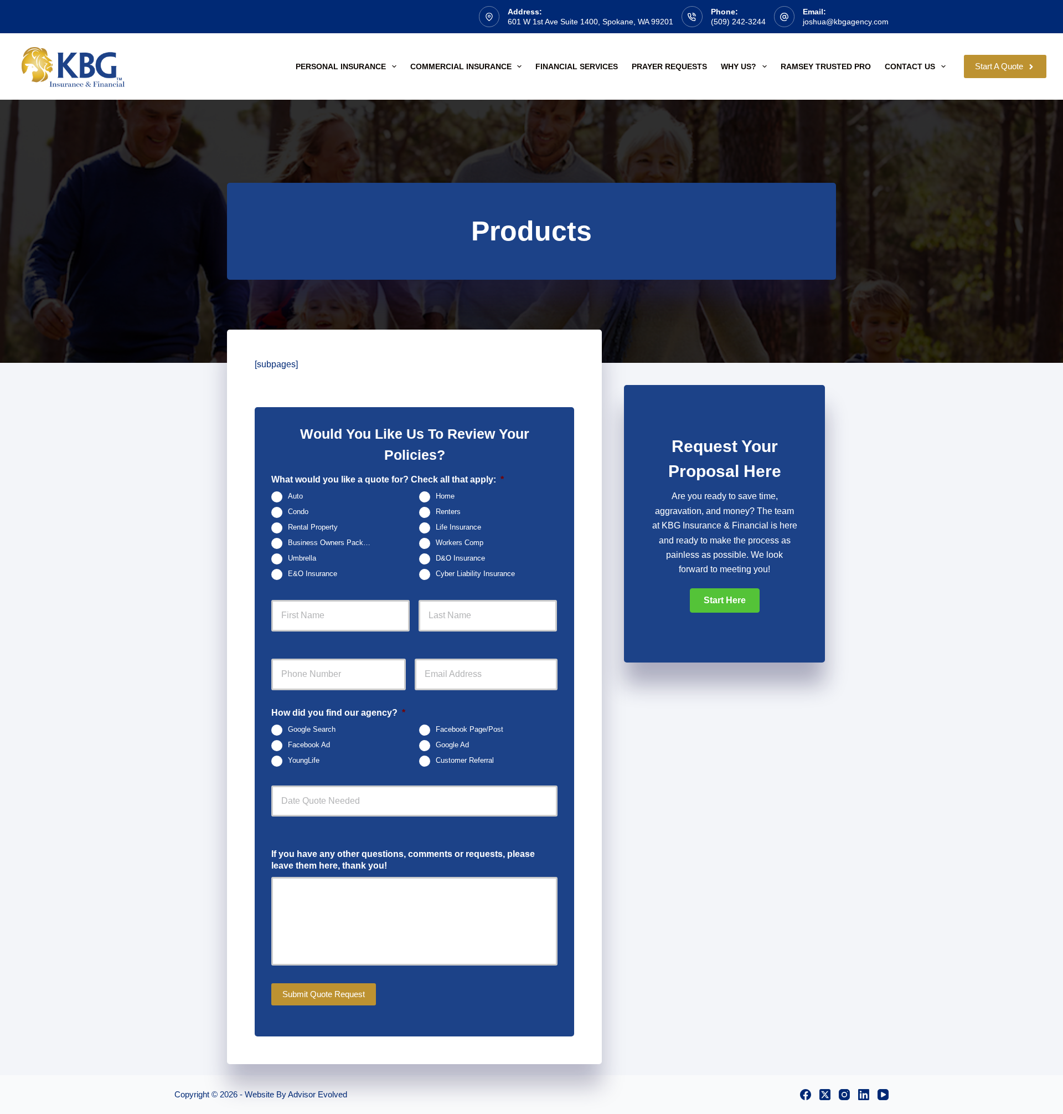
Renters (448, 512)
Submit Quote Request (323, 994)
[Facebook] (805, 1094)
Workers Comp (459, 543)
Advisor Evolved (317, 1094)
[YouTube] (883, 1094)
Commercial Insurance (461, 66)
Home (445, 497)
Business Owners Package (331, 543)
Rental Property (313, 528)
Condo (298, 512)
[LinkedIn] (863, 1094)
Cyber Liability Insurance (475, 574)
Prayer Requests (669, 66)
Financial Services (576, 66)
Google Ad (452, 745)
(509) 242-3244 (738, 21)
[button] (725, 600)
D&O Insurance (460, 559)
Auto (295, 497)
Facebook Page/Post (469, 729)
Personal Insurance (341, 66)
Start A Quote (999, 66)
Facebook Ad (309, 745)
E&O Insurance (312, 574)
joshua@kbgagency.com (846, 21)
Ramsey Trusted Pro (826, 66)
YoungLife (303, 760)
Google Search (312, 729)
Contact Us (910, 66)
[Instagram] (844, 1094)
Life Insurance (458, 528)
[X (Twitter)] (824, 1094)
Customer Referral (465, 760)
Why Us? (738, 66)
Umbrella (302, 559)
